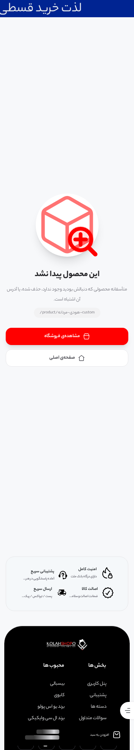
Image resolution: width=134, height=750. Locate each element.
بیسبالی (57, 684)
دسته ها (98, 707)
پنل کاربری (96, 684)
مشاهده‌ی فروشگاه (62, 336)
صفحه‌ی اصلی (62, 358)
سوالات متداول (92, 718)
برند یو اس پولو (51, 707)
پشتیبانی (98, 695)
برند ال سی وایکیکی (46, 718)
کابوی (59, 695)
